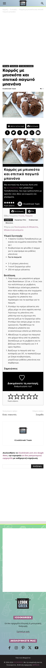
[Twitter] (29, 648)
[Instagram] (16, 648)
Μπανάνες (9, 223)
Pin (32, 211)
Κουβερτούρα (33, 220)
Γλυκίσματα (13, 66)
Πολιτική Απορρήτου (23, 658)
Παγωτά (29, 216)
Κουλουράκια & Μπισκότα (26, 227)
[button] (4, 3)
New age (5, 66)
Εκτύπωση (34, 126)
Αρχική (5, 9)
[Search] (42, 3)
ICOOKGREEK (18, 662)
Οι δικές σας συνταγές (26, 66)
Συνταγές (13, 9)
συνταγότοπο (12, 188)
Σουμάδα (39, 415)
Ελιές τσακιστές (10, 415)
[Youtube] (36, 648)
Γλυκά (21, 216)
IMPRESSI (36, 665)
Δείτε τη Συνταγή (17, 126)
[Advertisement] (23, 500)
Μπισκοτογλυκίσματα (13, 230)
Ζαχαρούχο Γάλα (20, 220)
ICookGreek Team (9, 89)
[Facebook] (9, 648)
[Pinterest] (23, 648)
